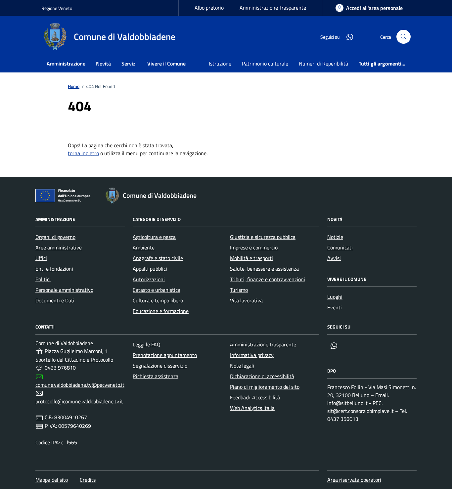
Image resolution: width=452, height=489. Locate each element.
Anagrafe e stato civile (158, 258)
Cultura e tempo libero (158, 300)
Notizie (335, 237)
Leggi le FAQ (146, 344)
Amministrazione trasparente (263, 344)
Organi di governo (55, 237)
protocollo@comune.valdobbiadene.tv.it (79, 401)
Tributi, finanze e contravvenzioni (267, 279)
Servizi (129, 63)
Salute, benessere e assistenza (264, 269)
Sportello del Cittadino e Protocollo (74, 360)
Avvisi (334, 258)
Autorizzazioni (149, 279)
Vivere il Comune (166, 63)
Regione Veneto (56, 8)
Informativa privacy (252, 355)
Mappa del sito (51, 480)
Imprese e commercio (254, 247)
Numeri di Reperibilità (323, 63)
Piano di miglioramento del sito (264, 387)
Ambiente (144, 247)
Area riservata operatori (354, 480)
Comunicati (340, 247)
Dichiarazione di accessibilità (262, 376)
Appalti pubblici (150, 269)
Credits (88, 480)
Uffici (41, 258)
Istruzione (220, 63)
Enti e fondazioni (54, 269)
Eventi (334, 307)
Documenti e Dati (54, 300)
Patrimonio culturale (265, 63)
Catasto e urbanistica (156, 290)
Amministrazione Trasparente (273, 8)
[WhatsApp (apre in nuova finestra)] (347, 36)
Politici (43, 279)
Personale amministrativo (64, 290)
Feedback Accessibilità (255, 397)
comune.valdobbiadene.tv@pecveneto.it (79, 385)
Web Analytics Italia (252, 408)
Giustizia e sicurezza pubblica (262, 237)
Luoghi (334, 297)
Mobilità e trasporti (251, 258)
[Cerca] (403, 37)
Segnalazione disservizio (160, 366)
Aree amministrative (58, 247)
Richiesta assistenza (155, 376)
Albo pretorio (209, 8)
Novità (103, 63)
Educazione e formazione (161, 311)
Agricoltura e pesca (154, 237)
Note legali (242, 366)
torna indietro (83, 153)
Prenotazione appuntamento (165, 355)
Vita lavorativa (246, 300)
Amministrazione (66, 63)
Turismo (239, 290)
